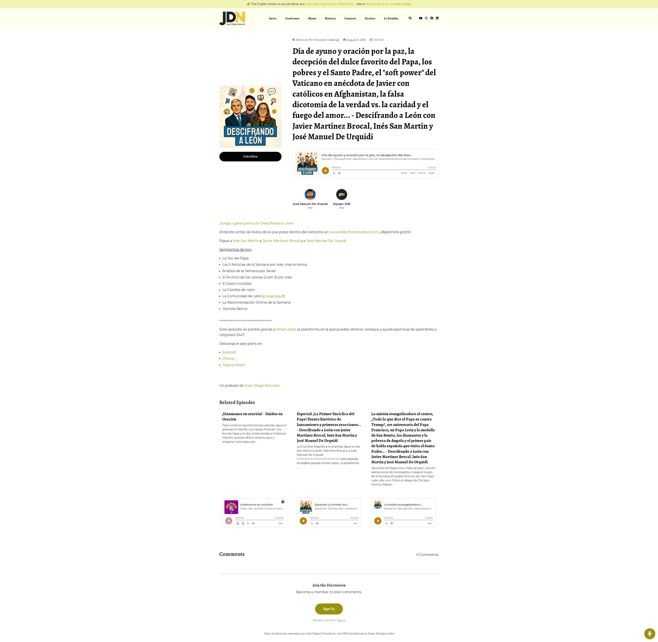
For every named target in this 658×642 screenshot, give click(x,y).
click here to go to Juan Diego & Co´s (331, 4)
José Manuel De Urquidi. (326, 241)
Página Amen (233, 365)
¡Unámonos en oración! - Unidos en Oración (252, 416)
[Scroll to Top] (650, 620)
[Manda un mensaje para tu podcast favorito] (649, 633)
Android (229, 352)
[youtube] (421, 19)
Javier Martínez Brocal (281, 241)
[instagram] (426, 19)
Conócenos (292, 18)
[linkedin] (437, 19)
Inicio (272, 18)
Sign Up (329, 609)
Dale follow (250, 156)
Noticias (330, 18)
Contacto (350, 18)
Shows (312, 18)
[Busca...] (410, 19)
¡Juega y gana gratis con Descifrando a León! (256, 223)
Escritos (370, 18)
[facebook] (432, 19)
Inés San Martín (246, 241)
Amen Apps (286, 329)
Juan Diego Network (262, 385)
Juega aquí (273, 296)
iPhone (228, 359)
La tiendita (391, 18)
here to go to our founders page (388, 4)
